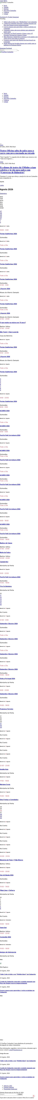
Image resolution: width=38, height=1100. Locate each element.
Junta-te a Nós (8, 1086)
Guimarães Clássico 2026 (9, 624)
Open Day (3, 928)
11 (0, 595)
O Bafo (6, 14)
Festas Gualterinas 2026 (8, 234)
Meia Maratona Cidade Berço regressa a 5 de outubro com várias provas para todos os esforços (21, 37)
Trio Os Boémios (6, 586)
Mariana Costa (5, 784)
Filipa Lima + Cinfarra (7, 890)
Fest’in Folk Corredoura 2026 (10, 435)
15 (1, 603)
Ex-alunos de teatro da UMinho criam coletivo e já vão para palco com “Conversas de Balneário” (18, 170)
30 (1, 217)
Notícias (6, 9)
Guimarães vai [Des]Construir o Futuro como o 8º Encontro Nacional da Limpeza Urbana (18, 34)
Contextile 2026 (5, 937)
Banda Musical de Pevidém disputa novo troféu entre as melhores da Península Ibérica (20, 44)
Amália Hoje (4, 769)
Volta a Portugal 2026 (7, 678)
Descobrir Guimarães (10, 10)
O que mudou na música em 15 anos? (13, 322)
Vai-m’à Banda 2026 (6, 875)
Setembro (3, 193)
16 (1, 604)
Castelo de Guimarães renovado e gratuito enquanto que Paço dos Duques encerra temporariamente (20, 24)
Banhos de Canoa (6, 543)
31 (1, 219)
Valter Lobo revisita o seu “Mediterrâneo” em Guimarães (20, 22)
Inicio (5, 5)
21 (1, 723)
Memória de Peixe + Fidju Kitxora (11, 860)
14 (1, 601)
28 (1, 213)
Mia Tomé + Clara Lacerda (9, 332)
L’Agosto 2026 (5, 289)
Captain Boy (4, 562)
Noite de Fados (5, 552)
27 (1, 211)
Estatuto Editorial (9, 1087)
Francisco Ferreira (6, 709)
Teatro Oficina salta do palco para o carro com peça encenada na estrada (17, 151)
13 (1, 599)
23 (1, 727)
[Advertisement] (19, 72)
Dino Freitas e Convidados (9, 800)
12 (1, 597)
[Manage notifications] (33, 1095)
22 (1, 725)
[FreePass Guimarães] (6, 52)
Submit (20, 1094)
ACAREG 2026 (5, 411)
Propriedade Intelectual (10, 1089)
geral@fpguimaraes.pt (15, 1050)
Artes (1, 145)
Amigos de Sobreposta (8, 952)
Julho (2, 185)
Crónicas (6, 12)
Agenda (6, 7)
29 (1, 215)
